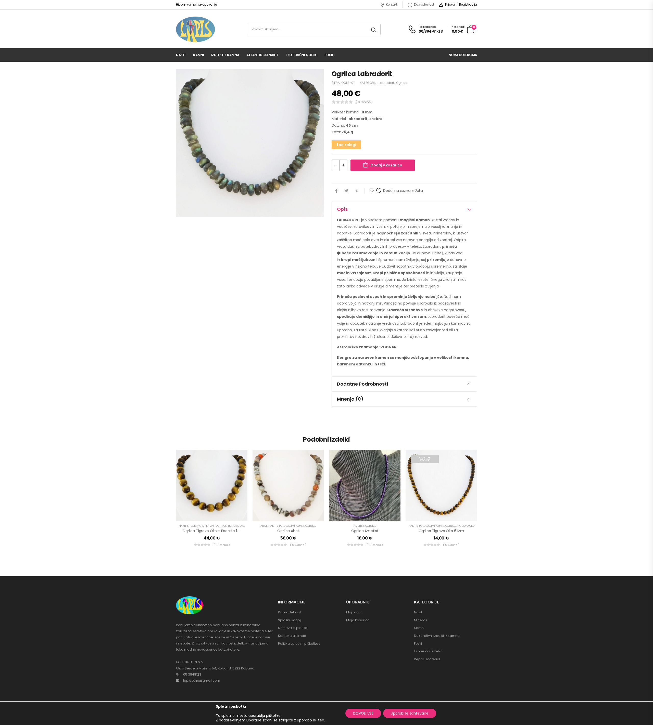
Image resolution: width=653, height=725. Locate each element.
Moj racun (354, 612)
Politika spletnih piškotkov (299, 643)
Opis (342, 209)
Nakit (181, 54)
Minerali (420, 620)
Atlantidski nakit (262, 54)
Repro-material (427, 659)
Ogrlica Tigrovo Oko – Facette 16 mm (214, 530)
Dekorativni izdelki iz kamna (437, 635)
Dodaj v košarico (386, 165)
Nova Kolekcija (463, 54)
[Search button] (374, 29)
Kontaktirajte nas (292, 635)
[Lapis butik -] (195, 29)
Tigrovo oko (236, 526)
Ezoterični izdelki (301, 54)
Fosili (329, 54)
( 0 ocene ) (364, 102)
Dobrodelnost (424, 4)
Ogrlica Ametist (365, 530)
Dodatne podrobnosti (362, 384)
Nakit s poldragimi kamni (197, 526)
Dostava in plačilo (292, 627)
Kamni (198, 54)
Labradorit (387, 83)
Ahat (263, 526)
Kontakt (391, 4)
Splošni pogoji (290, 620)
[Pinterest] (357, 191)
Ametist (359, 526)
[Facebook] (336, 191)
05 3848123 (192, 674)
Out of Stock (425, 458)
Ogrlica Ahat (288, 530)
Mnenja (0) (350, 399)
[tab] (404, 209)
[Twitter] (346, 191)
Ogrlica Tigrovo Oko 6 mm (441, 530)
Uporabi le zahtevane (410, 713)
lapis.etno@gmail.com (201, 680)
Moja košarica (358, 620)
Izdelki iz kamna (225, 54)
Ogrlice (401, 83)
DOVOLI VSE (363, 713)
